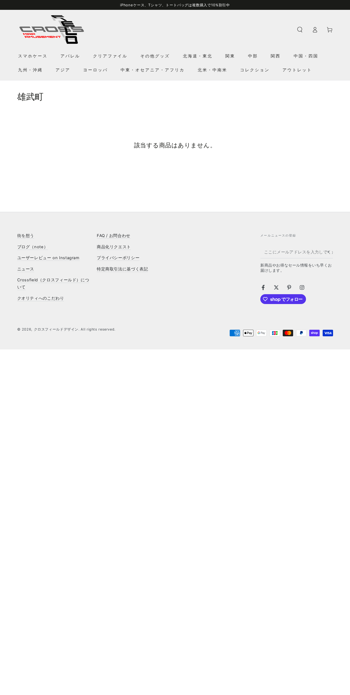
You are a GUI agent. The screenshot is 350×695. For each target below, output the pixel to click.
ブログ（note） (32, 246)
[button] (299, 29)
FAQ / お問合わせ (113, 235)
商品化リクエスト (114, 246)
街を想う (25, 235)
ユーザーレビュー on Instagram (48, 257)
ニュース (25, 269)
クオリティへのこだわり (40, 298)
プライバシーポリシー (118, 257)
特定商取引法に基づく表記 (122, 269)
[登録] (329, 252)
